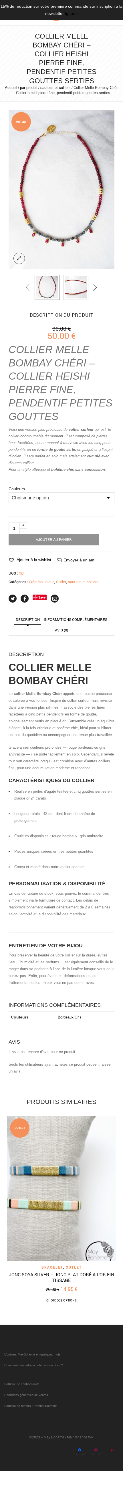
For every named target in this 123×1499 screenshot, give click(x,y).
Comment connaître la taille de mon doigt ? (33, 1365)
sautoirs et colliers (55, 87)
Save (41, 597)
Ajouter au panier (54, 539)
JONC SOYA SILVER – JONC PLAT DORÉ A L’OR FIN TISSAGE (61, 1277)
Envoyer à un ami (79, 560)
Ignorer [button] (71, 13)
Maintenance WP (80, 1437)
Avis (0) (61, 630)
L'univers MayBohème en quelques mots (32, 1354)
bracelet (52, 1267)
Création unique (41, 581)
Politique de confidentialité (21, 1384)
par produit (28, 87)
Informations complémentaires (75, 619)
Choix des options (61, 1300)
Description (28, 619)
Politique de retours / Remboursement (30, 1406)
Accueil (11, 87)
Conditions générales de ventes (26, 1395)
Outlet (61, 581)
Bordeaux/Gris (70, 1017)
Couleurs (17, 489)
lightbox (19, 258)
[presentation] (28, 287)
